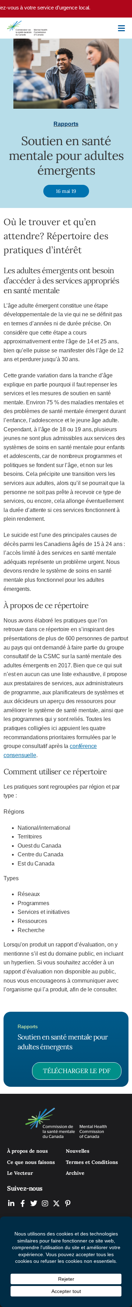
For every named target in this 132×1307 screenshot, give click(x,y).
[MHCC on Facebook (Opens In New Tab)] (22, 1203)
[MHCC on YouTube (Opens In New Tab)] (56, 1203)
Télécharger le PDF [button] (77, 1071)
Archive (75, 1173)
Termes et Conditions (92, 1162)
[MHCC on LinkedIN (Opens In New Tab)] (11, 1203)
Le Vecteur (20, 1173)
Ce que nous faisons (31, 1162)
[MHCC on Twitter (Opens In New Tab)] (34, 1203)
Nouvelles (77, 1151)
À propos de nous (27, 1151)
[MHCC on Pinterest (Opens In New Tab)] (67, 1203)
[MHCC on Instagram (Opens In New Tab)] (45, 1203)
